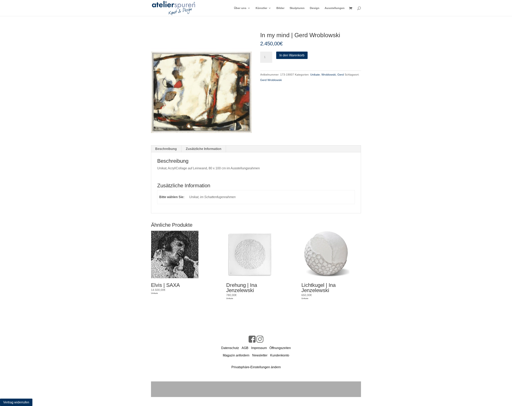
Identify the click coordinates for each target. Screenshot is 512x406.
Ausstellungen (335, 8)
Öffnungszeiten (280, 348)
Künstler (261, 8)
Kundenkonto (279, 355)
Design (314, 8)
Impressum (259, 348)
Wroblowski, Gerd (332, 74)
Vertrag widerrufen (16, 402)
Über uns (240, 8)
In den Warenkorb (291, 55)
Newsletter (259, 355)
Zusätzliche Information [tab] (203, 149)
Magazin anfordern (236, 355)
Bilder (280, 8)
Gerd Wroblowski (271, 80)
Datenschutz (230, 348)
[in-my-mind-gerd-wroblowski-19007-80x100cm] (201, 82)
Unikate (315, 74)
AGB (245, 348)
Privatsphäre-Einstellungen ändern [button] (256, 367)
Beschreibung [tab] (166, 149)
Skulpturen (297, 8)
